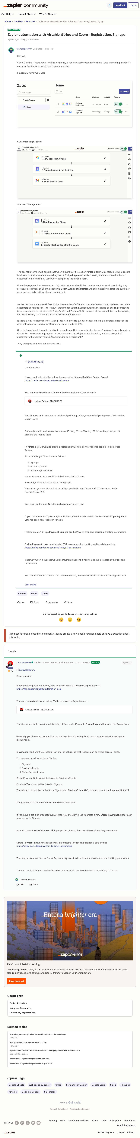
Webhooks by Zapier (39, 1085)
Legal (121, 1132)
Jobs (104, 1120)
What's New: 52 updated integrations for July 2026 (29, 1058)
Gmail (58, 1085)
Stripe (34, 593)
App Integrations (126, 1125)
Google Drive (98, 1085)
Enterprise (115, 1120)
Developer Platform (78, 1120)
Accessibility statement (80, 1109)
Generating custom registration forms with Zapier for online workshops (37, 1034)
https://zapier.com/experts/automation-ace (47, 380)
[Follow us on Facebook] (17, 1123)
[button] (120, 5)
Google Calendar (30, 1092)
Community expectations (22, 1012)
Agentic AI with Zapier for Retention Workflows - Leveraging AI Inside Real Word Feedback (45, 1050)
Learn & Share (25, 14)
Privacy (131, 1132)
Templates (129, 1120)
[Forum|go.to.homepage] (26, 5)
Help (62, 1120)
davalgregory (23, 48)
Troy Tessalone (23, 662)
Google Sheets (16, 1085)
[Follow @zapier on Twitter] (33, 1123)
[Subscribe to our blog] (28, 1123)
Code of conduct (18, 1003)
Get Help (6, 14)
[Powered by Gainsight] (70, 1103)
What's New (46, 14)
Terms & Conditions (59, 1109)
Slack (113, 1085)
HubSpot (125, 1085)
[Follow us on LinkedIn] (22, 1123)
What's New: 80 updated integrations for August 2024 (31, 1063)
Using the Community (20, 1008)
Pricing (53, 1120)
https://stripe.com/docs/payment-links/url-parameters (53, 547)
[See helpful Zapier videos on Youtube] (39, 1123)
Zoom (45, 593)
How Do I (30, 21)
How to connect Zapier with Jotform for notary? (28, 1042)
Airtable (22, 593)
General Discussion (19, 1054)
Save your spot (16, 981)
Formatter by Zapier (76, 1085)
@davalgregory (35, 361)
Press (95, 1120)
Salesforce (50, 1092)
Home (8, 21)
